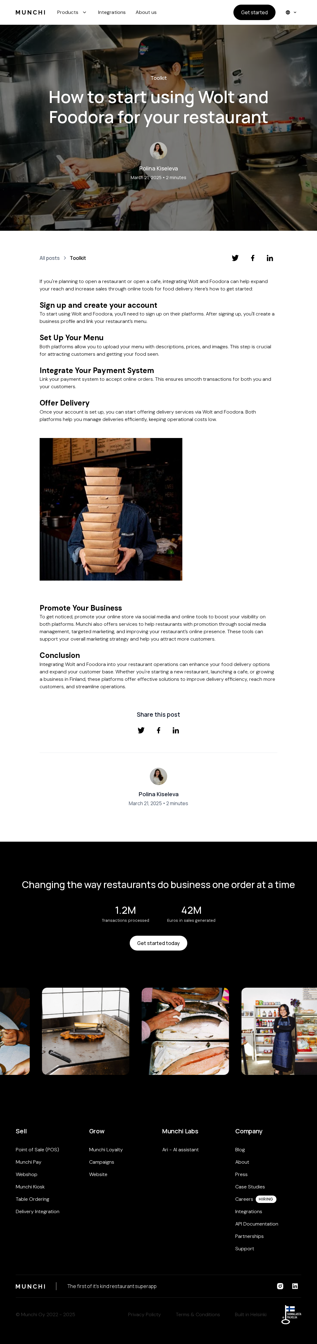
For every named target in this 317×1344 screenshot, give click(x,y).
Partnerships (249, 1236)
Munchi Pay (28, 1162)
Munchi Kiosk (30, 1186)
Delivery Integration (37, 1211)
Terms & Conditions (198, 1314)
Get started (254, 12)
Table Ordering (32, 1199)
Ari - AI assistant (180, 1149)
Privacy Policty (144, 1314)
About (242, 1162)
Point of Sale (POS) (37, 1149)
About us (146, 12)
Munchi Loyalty (106, 1149)
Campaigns (101, 1162)
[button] (72, 12)
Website (98, 1174)
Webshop (26, 1174)
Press (241, 1174)
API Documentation (256, 1224)
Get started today (158, 943)
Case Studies (250, 1186)
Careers (244, 1199)
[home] (30, 12)
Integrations (112, 12)
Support (244, 1248)
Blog (240, 1149)
